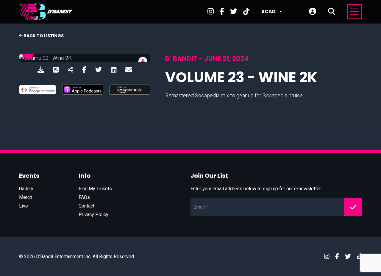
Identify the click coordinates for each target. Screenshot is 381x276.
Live (23, 206)
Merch (25, 197)
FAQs (84, 197)
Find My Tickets (95, 188)
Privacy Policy (93, 214)
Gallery (26, 188)
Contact (86, 206)
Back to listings (43, 36)
